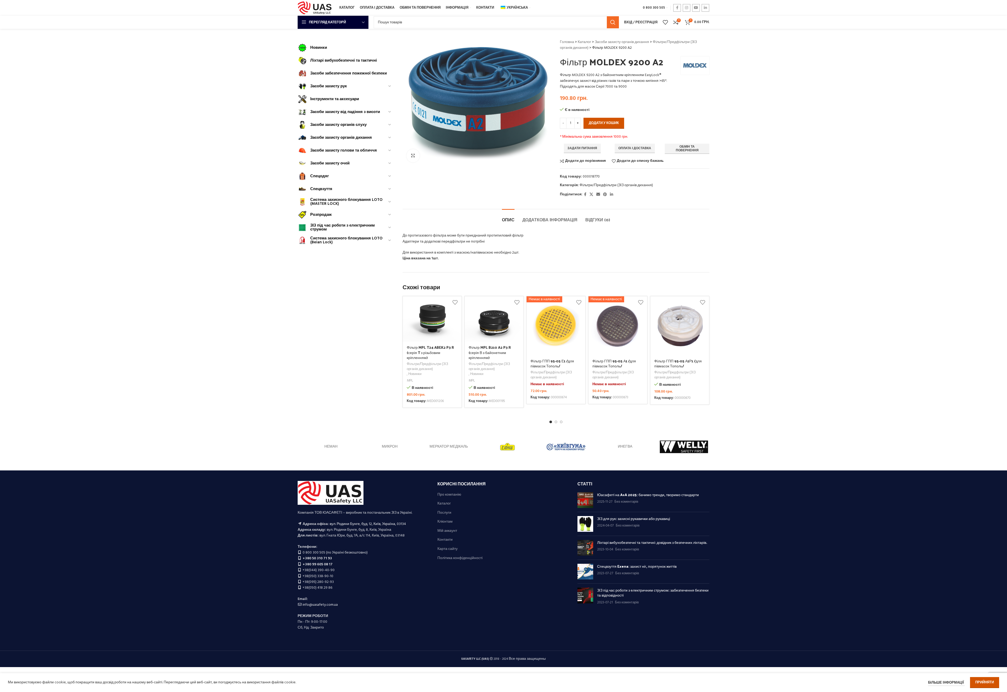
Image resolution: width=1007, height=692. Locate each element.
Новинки (414, 374)
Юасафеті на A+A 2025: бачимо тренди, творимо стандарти (648, 494)
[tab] (508, 217)
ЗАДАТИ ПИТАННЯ (582, 148)
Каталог (584, 42)
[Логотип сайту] (316, 8)
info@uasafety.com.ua (320, 605)
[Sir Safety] (625, 447)
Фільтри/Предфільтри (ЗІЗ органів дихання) (616, 185)
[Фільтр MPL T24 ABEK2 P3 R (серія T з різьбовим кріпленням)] (432, 318)
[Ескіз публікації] (585, 500)
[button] (550, 422)
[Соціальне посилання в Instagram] (686, 8)
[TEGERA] (448, 447)
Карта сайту (447, 549)
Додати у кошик (604, 123)
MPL (410, 380)
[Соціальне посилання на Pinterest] (605, 195)
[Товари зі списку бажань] (665, 22)
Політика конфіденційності (460, 558)
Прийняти (984, 682)
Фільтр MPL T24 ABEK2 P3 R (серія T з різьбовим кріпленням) (430, 352)
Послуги (444, 513)
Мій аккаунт (447, 531)
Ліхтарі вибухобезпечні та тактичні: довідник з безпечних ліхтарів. (652, 542)
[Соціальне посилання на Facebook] (677, 8)
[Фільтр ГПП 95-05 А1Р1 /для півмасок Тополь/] (679, 325)
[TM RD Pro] (389, 447)
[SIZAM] (566, 447)
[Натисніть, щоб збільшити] (413, 155)
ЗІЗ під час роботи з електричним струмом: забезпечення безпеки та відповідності (653, 593)
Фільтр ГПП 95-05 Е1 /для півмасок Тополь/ (552, 363)
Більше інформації (946, 682)
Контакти (445, 540)
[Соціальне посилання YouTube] (696, 8)
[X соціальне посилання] (591, 195)
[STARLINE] (507, 447)
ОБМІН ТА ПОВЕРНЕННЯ (687, 148)
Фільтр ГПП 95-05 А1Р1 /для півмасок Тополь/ (678, 363)
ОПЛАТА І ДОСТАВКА (634, 148)
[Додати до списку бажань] (455, 302)
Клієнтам (445, 521)
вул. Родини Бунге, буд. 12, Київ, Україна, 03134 (368, 524)
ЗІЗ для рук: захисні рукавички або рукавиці (633, 518)
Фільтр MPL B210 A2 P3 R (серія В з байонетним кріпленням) (490, 352)
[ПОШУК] (613, 22)
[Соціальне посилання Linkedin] (705, 8)
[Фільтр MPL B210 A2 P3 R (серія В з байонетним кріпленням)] (494, 318)
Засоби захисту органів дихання (622, 42)
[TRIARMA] (331, 447)
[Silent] (684, 447)
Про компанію (449, 494)
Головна (567, 42)
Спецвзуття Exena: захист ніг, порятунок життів (637, 566)
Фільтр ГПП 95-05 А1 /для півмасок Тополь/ (614, 363)
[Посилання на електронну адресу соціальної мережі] (598, 195)
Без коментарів (626, 502)
